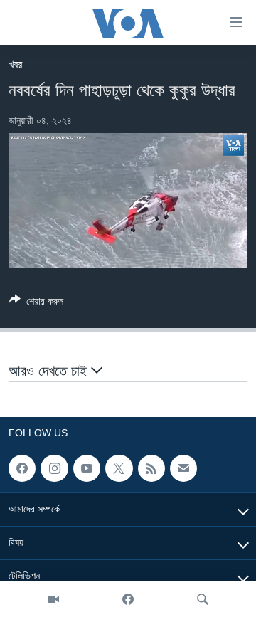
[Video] (53, 599)
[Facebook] (128, 599)
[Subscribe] (183, 468)
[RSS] (151, 468)
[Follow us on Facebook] (22, 468)
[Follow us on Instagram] (54, 468)
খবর (15, 64)
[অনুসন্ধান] (202, 599)
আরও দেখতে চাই (50, 371)
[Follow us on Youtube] (86, 468)
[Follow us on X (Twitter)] (118, 468)
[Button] (36, 303)
